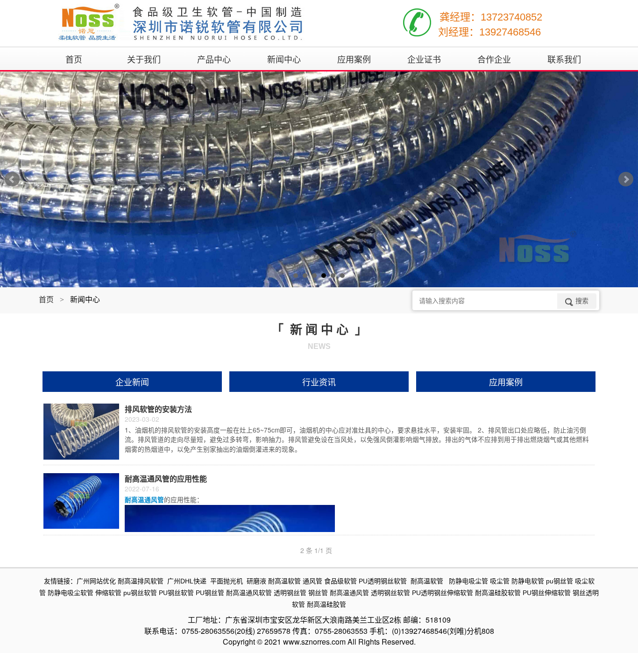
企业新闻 (132, 382)
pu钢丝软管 (140, 592)
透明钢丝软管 (390, 592)
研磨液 (256, 581)
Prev (12, 179)
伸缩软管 (108, 592)
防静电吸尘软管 (70, 592)
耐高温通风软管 (249, 592)
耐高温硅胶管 (326, 604)
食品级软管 (340, 581)
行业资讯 (319, 382)
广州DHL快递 (186, 581)
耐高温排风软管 (140, 581)
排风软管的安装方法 (158, 409)
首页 (46, 299)
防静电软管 (527, 581)
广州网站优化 (96, 581)
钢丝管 (318, 592)
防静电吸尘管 (468, 581)
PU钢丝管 (210, 592)
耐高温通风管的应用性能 (166, 478)
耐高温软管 (284, 581)
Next (625, 179)
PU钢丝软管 (176, 592)
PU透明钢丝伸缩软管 (442, 592)
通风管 (312, 581)
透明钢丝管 (290, 592)
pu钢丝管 (559, 581)
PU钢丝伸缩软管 (547, 592)
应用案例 (506, 382)
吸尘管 (500, 581)
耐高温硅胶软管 (498, 592)
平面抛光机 (226, 581)
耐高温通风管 (349, 592)
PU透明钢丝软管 (383, 581)
